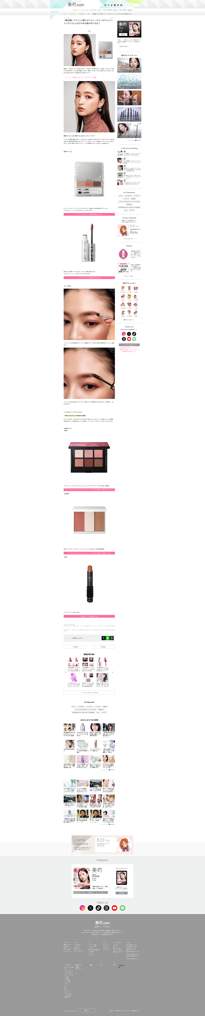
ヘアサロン (90, 953)
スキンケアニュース (68, 951)
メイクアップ (72, 14)
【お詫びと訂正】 (124, 46)
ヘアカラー (90, 948)
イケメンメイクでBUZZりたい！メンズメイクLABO (85, 709)
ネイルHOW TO (106, 948)
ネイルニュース (106, 949)
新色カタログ (76, 948)
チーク (65, 985)
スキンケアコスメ (68, 969)
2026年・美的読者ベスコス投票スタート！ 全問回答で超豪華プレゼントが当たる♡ (136, 268)
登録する (86, 1010)
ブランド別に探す (68, 995)
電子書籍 (121, 893)
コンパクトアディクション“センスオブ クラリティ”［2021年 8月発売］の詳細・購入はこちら (89, 490)
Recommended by (105, 769)
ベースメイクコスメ (68, 971)
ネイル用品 (66, 978)
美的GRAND (101, 709)
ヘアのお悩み (91, 951)
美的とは (112, 1010)
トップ (65, 14)
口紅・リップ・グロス (68, 975)
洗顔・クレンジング (68, 948)
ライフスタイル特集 (117, 949)
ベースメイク (97, 706)
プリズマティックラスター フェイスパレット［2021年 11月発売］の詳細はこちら (89, 553)
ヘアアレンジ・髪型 (92, 944)
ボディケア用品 (67, 981)
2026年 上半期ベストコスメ (131, 944)
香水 (65, 988)
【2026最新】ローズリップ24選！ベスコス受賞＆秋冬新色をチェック (102, 669)
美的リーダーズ (79, 968)
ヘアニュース (91, 954)
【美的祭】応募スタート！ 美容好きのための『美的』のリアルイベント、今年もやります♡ (136, 254)
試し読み (101, 892)
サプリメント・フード (68, 990)
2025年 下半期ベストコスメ (131, 946)
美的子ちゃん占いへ (128, 320)
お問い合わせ (119, 1010)
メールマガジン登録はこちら (129, 345)
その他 (65, 992)
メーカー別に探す (68, 993)
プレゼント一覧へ (128, 276)
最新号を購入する (78, 892)
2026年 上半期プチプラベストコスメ (133, 952)
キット (65, 986)
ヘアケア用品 (67, 980)
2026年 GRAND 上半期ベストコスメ (132, 956)
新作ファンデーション (78, 949)
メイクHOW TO (81, 14)
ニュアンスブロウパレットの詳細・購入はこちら (88, 214)
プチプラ (73, 706)
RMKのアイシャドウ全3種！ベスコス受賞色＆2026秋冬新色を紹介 (88, 684)
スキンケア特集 (67, 949)
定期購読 (90, 892)
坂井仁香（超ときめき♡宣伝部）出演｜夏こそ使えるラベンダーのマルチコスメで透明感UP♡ (102, 685)
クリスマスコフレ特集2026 (68, 967)
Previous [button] (65, 672)
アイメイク (104, 712)
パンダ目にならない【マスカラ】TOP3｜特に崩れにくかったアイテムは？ (74, 685)
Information (127, 1010)
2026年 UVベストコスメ (130, 949)
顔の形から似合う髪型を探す (94, 949)
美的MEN (105, 706)
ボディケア (115, 944)
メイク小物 (66, 976)
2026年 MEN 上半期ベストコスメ (132, 954)
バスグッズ (66, 983)
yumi (98, 712)
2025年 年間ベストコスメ (131, 948)
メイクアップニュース (78, 951)
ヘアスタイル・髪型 (92, 946)
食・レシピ (115, 946)
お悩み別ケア (66, 946)
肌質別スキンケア (67, 944)
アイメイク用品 (67, 973)
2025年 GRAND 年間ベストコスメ (132, 958)
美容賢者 (77, 967)
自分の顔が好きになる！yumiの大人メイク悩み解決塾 (83, 712)
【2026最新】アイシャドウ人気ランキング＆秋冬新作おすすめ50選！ (88, 669)
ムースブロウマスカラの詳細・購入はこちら (89, 277)
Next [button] (112, 672)
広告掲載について (135, 1010)
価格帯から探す (67, 997)
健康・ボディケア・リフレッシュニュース (118, 952)
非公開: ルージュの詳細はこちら (89, 616)
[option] (75, 672)
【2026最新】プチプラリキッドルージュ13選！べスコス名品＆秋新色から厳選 (74, 670)
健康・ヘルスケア (116, 948)
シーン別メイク (77, 946)
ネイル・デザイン (106, 944)
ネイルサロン (105, 946)
